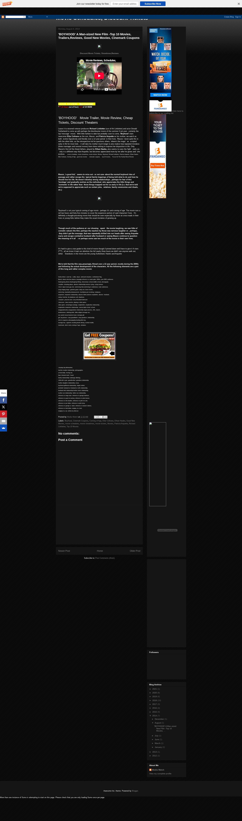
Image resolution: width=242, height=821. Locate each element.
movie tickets (100, 424)
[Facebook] (3, 400)
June (157, 739)
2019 (154, 696)
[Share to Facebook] (103, 417)
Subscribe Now (153, 3)
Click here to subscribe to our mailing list (166, 112)
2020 (154, 693)
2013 (154, 752)
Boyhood (68, 421)
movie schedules (72, 424)
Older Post (135, 551)
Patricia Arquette (121, 424)
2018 (154, 700)
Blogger (135, 791)
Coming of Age (95, 421)
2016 (154, 708)
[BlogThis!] (98, 417)
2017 (154, 704)
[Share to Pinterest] (106, 417)
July (157, 736)
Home (100, 551)
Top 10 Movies (73, 426)
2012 (154, 756)
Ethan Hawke (120, 421)
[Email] (3, 420)
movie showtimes (87, 424)
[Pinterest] (3, 413)
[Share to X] (100, 417)
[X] (3, 407)
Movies (110, 424)
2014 (154, 716)
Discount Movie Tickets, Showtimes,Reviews (99, 53)
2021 (154, 689)
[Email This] (95, 417)
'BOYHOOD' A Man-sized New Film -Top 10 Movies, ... (165, 728)
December (160, 719)
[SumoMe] (3, 427)
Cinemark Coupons (80, 421)
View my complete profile (160, 773)
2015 (154, 712)
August (158, 723)
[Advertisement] (99, 524)
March (158, 743)
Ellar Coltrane (108, 421)
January (158, 747)
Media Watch (158, 770)
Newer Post (64, 551)
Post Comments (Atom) (105, 558)
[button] (121, 3)
